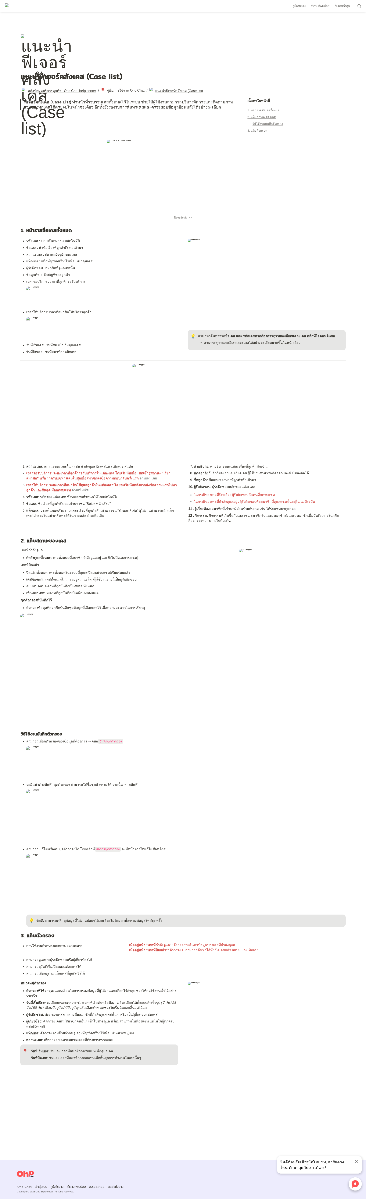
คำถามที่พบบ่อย (320, 6)
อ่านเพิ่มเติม (148, 478)
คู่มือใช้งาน (299, 6)
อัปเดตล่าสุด (342, 6)
